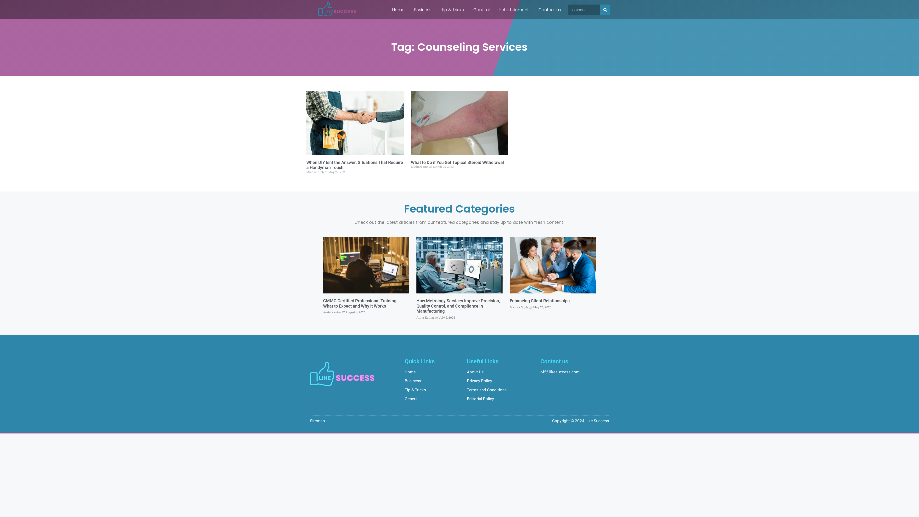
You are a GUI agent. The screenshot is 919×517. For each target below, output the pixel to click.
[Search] (605, 10)
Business (422, 10)
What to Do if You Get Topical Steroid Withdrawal (457, 162)
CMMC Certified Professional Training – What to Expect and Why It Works (361, 303)
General (481, 10)
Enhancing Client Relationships (540, 300)
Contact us (549, 10)
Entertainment (514, 10)
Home (398, 10)
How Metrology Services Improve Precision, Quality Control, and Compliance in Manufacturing (458, 306)
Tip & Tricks (452, 10)
